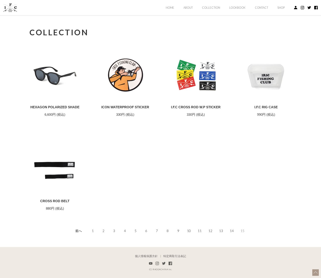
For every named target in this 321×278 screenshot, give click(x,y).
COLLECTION (211, 7)
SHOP (281, 7)
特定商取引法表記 (174, 256)
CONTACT (261, 7)
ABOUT (188, 7)
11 (200, 231)
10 (189, 231)
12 (210, 231)
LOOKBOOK (237, 7)
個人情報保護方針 (146, 256)
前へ (78, 231)
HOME (170, 7)
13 (221, 231)
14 (232, 231)
